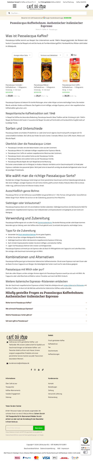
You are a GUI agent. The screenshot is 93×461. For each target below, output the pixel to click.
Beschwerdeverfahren (31, 448)
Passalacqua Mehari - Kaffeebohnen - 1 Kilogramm (44, 86)
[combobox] (46, 13)
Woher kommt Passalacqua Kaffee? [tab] (19, 302)
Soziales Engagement (13, 394)
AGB (58, 448)
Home (38, 29)
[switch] (85, 452)
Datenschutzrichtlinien (12, 435)
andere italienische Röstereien (74, 285)
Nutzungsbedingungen (30, 435)
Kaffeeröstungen (54, 354)
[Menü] (89, 438)
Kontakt (51, 383)
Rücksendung (52, 397)
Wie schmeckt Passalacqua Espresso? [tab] (19, 308)
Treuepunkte (10, 387)
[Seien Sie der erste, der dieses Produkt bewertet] (9, 92)
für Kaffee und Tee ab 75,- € (21, 2)
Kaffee (44, 29)
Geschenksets (53, 350)
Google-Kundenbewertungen (55, 18)
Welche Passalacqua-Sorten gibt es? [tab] (19, 314)
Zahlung (51, 390)
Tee (49, 347)
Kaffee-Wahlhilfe (81, 2)
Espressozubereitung (45, 222)
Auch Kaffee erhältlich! (49, 2)
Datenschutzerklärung (47, 448)
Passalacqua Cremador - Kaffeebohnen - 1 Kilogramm (16, 86)
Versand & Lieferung (55, 394)
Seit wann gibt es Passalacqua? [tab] (17, 321)
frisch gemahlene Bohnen (27, 234)
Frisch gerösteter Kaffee (56, 340)
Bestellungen (52, 387)
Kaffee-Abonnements (13, 390)
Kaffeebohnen (53, 344)
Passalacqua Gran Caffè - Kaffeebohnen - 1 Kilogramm (72, 86)
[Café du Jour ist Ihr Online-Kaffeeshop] (46, 6)
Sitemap (8, 397)
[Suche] (9, 13)
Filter (75, 55)
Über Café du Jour (11, 383)
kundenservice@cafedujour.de (19, 363)
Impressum (65, 448)
